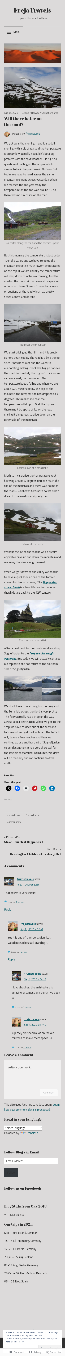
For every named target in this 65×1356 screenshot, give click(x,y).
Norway (35, 113)
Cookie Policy (17, 1341)
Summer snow (14, 822)
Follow (11, 1172)
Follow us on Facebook (22, 1188)
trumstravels (25, 879)
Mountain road (14, 815)
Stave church (32, 815)
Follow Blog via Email (21, 1152)
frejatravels (32, 133)
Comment (48, 1092)
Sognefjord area (49, 113)
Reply (7, 909)
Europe (25, 113)
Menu (16, 32)
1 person (20, 902)
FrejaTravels (32, 10)
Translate (32, 1133)
